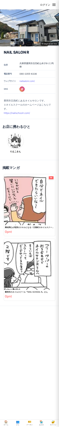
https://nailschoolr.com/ (17, 112)
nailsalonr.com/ (27, 81)
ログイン (45, 4)
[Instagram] (22, 89)
